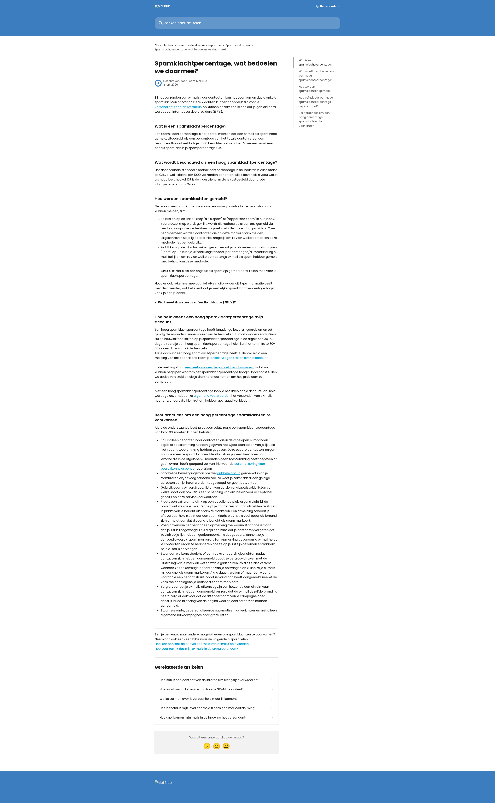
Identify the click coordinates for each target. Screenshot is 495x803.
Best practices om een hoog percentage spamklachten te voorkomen (314, 119)
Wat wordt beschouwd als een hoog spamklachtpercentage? (316, 75)
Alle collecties (164, 45)
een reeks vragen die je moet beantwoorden (219, 367)
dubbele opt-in (228, 473)
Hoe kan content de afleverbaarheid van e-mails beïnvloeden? (202, 644)
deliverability (192, 107)
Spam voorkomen (238, 45)
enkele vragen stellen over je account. (239, 358)
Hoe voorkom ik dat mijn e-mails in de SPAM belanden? (196, 648)
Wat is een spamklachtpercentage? (316, 62)
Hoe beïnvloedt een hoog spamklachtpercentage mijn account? (316, 102)
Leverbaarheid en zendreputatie (199, 45)
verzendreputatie (168, 107)
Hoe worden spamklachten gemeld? (315, 89)
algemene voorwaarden (212, 395)
